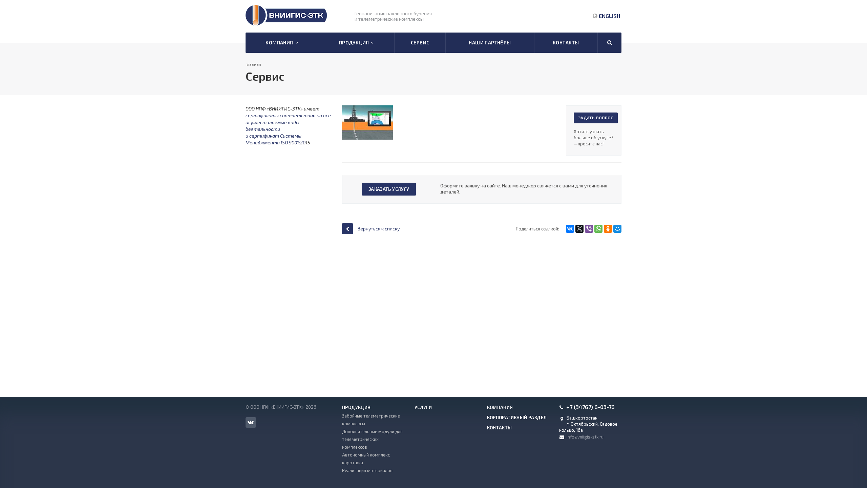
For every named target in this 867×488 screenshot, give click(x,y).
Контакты (566, 42)
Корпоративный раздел (517, 417)
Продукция (355, 42)
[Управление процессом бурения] (367, 108)
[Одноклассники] (608, 229)
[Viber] (589, 229)
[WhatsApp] (598, 229)
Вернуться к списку (379, 228)
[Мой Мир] (617, 229)
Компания (280, 42)
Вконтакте (251, 422)
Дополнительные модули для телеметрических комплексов (372, 439)
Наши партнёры (490, 42)
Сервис (420, 42)
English (609, 16)
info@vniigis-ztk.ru (585, 437)
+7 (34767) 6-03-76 (590, 407)
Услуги (423, 407)
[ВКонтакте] (570, 229)
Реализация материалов (367, 470)
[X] (579, 229)
